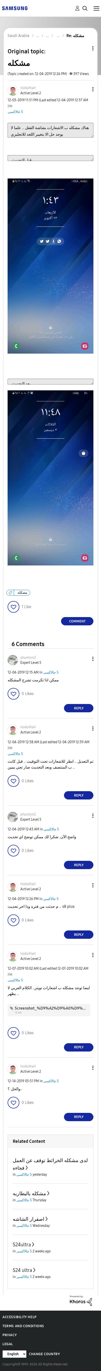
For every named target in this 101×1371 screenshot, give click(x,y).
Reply (79, 708)
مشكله (22, 593)
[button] (85, 89)
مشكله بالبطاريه (29, 1193)
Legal (7, 1344)
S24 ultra (22, 1270)
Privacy (9, 1335)
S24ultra (22, 1245)
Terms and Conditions (23, 1326)
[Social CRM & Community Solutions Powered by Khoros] (81, 1300)
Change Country (44, 1354)
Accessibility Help (19, 1317)
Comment (77, 621)
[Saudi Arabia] (14, 8)
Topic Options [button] (84, 48)
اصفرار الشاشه (28, 1219)
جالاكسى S (15, 112)
